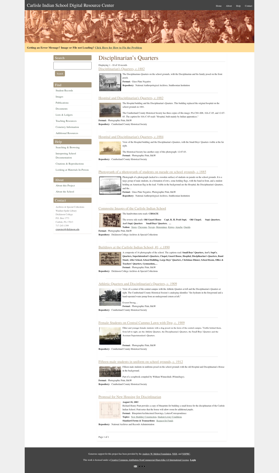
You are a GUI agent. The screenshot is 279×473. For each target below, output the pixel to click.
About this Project (65, 185)
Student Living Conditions (170, 416)
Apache (179, 227)
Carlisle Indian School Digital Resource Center (70, 5)
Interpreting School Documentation (66, 155)
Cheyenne (142, 227)
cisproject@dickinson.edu (67, 229)
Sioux (134, 227)
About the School (65, 191)
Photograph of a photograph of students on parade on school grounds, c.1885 (152, 171)
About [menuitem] (229, 5)
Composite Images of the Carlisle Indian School (132, 208)
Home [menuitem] (219, 5)
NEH (174, 453)
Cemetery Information (67, 127)
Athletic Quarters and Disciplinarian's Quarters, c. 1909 (138, 283)
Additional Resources (67, 133)
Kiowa (171, 227)
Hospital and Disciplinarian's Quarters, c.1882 (131, 97)
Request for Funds (165, 420)
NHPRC (186, 453)
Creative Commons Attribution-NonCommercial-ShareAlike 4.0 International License (149, 459)
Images (59, 96)
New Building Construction (144, 416)
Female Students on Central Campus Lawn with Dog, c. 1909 (142, 322)
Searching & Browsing (68, 147)
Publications (62, 102)
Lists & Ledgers (64, 114)
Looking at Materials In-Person (72, 169)
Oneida (187, 227)
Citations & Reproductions (70, 163)
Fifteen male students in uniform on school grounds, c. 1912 (141, 361)
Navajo (151, 227)
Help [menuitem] (238, 5)
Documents (62, 108)
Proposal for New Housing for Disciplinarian (130, 396)
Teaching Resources (66, 121)
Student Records (64, 90)
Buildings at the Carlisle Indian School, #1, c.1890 (134, 247)
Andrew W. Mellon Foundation (156, 453)
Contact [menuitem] (248, 5)
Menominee (161, 227)
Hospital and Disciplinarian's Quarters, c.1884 (131, 136)
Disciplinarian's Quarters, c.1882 (122, 68)
